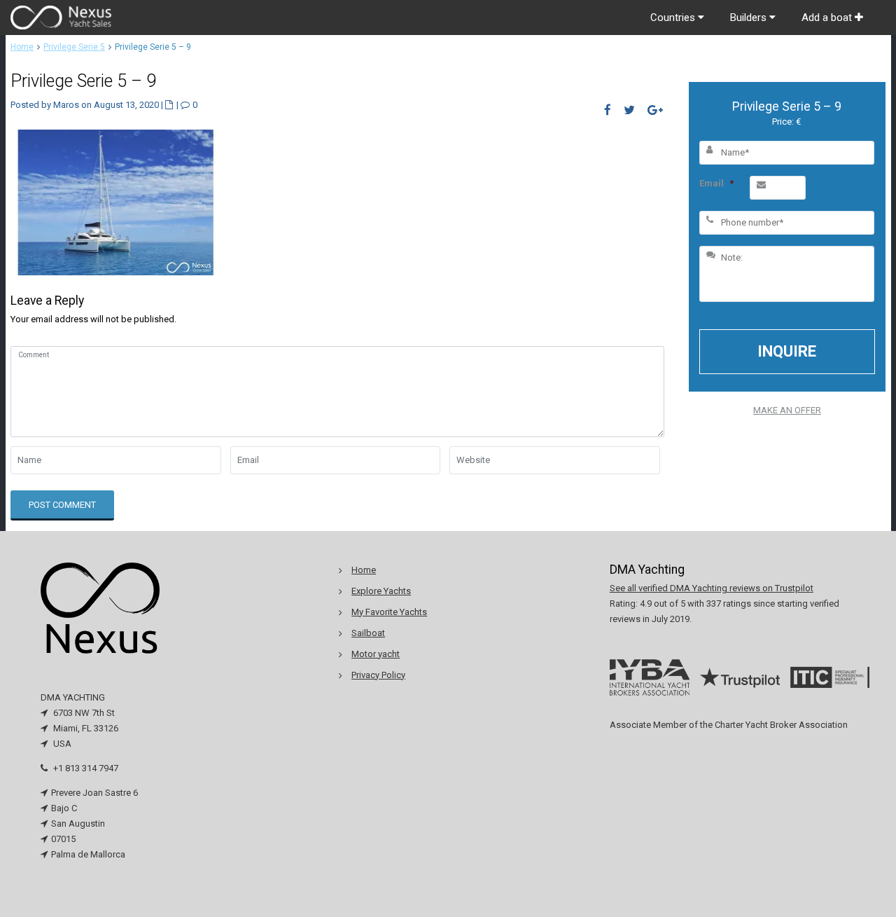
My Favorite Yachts (389, 612)
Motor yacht (375, 654)
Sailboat (368, 633)
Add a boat (828, 17)
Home (22, 47)
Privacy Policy (378, 675)
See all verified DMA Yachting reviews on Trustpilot (711, 588)
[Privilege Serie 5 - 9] (115, 201)
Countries (674, 17)
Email (716, 183)
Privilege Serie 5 (74, 47)
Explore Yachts (381, 591)
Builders (749, 17)
